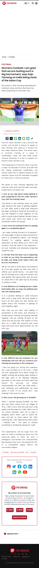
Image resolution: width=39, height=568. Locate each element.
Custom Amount (19, 517)
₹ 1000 (29, 510)
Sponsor (20, 498)
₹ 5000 (10, 510)
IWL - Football (31, 452)
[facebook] (7, 138)
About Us (16, 557)
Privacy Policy (6, 557)
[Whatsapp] (15, 138)
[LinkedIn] (19, 138)
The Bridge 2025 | (11, 563)
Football (6, 64)
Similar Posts (12, 534)
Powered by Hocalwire (26, 563)
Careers (4, 559)
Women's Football (17, 452)
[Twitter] (11, 138)
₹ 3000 (20, 510)
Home (4, 57)
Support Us (26, 557)
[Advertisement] (19, 31)
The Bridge (26, 460)
